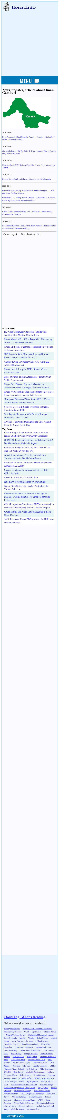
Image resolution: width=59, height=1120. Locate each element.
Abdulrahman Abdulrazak (30, 1050)
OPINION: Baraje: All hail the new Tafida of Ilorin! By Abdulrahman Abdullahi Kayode (28, 441)
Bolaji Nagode (42, 1038)
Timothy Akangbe (40, 1065)
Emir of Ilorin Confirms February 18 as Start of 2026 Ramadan (26, 179)
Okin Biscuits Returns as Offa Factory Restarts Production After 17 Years (25, 416)
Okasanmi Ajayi (35, 1096)
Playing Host (43, 1087)
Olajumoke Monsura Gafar (24, 1099)
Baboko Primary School (14, 1069)
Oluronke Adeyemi (26, 1106)
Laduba (22, 1038)
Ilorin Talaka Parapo (42, 1090)
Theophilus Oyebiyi (11, 1044)
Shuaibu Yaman (50, 1031)
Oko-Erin (16, 1065)
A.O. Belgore (32, 1069)
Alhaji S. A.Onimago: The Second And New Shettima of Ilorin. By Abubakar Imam (25, 456)
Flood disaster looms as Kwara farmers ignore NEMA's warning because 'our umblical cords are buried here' (27, 496)
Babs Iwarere (25, 1075)
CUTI (26, 1031)
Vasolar (31, 1038)
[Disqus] (29, 565)
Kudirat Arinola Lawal (36, 1059)
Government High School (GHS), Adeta (19, 1087)
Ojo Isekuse (36, 1031)
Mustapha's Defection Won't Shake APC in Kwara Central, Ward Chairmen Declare (27, 401)
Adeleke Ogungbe (11, 1093)
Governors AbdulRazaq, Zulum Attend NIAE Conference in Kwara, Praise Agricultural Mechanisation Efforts (28, 199)
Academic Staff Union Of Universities (37, 1028)
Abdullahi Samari (18, 1059)
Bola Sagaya (18, 1072)
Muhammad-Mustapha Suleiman (24, 1084)
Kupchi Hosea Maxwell (44, 1078)
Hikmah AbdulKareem (45, 1103)
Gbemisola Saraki (19, 1096)
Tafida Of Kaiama (40, 1062)
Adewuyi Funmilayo (12, 1028)
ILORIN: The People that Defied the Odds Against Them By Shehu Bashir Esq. (27, 423)
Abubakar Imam (17, 1109)
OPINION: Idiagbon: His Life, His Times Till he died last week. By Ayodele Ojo (27, 449)
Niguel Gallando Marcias (24, 1103)
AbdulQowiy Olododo (12, 1031)
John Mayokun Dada (30, 1044)
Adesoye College (46, 1084)
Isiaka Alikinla (18, 1056)
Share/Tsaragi (16, 1053)
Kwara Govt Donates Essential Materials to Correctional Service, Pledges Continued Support (26, 386)
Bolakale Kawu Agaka (21, 1062)
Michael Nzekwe (33, 1109)
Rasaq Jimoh (32, 1056)
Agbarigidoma (32, 1081)
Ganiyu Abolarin (31, 1053)
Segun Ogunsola (10, 1038)
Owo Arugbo (17, 1041)
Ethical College (39, 1075)
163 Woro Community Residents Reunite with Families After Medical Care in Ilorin (25, 333)
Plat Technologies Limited (14, 1081)
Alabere (51, 1072)
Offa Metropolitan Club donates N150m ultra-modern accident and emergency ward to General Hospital (29, 506)
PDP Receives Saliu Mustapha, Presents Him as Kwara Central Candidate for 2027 (26, 356)
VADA (40, 1099)
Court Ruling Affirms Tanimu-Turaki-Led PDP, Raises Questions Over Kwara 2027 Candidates (26, 434)
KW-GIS (7, 1072)
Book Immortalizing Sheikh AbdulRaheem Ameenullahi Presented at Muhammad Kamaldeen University (29, 227)
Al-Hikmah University (22, 1090)
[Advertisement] (29, 40)
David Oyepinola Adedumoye (32, 1093)
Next (39, 234)
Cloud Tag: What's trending (25, 1016)
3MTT (52, 1065)
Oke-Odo (26, 1065)
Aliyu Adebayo (10, 1106)
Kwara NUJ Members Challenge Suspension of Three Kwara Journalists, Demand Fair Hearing (28, 393)
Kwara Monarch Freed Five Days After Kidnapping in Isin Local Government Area (28, 341)
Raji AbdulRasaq (10, 1050)
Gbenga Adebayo (10, 1075)
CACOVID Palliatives (24, 1047)
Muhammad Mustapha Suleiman (41, 1034)
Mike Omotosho (46, 1069)
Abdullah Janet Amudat (35, 1072)
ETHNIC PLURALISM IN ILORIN (21, 477)
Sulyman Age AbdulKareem (37, 1041)
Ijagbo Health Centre (44, 1047)
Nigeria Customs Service (15, 1034)
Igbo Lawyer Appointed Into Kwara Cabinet (24, 481)
